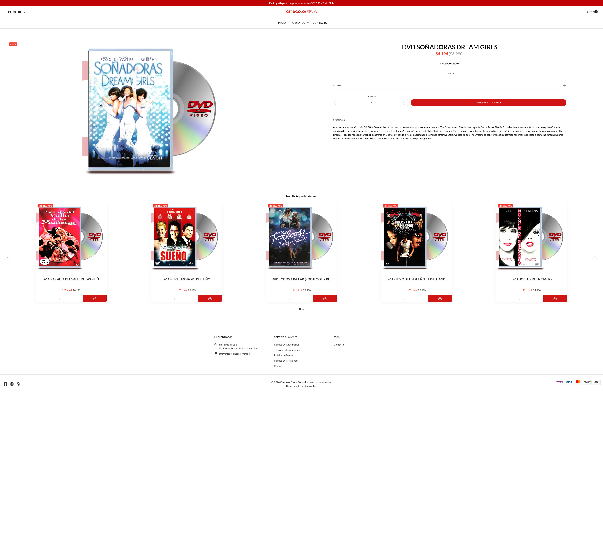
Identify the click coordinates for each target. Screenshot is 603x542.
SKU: (443, 63)
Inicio (282, 22)
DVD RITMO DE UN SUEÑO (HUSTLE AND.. (416, 279)
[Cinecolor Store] (301, 12)
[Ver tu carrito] (594, 12)
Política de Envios (283, 355)
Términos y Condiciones (287, 349)
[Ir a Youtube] (19, 12)
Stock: (448, 73)
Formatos (298, 22)
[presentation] (8, 257)
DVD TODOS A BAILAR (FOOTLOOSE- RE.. (301, 279)
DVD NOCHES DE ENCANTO (531, 279)
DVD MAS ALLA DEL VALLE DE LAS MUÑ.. (71, 279)
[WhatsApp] (24, 12)
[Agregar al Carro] (95, 298)
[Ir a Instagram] (14, 12)
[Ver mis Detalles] (591, 12)
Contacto (320, 22)
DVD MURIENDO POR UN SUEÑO (186, 279)
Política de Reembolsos (286, 344)
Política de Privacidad (286, 360)
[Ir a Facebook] (9, 12)
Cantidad (372, 96)
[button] (300, 309)
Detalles (337, 85)
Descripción (339, 120)
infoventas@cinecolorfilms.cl (234, 353)
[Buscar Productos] (587, 12)
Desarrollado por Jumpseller (301, 385)
